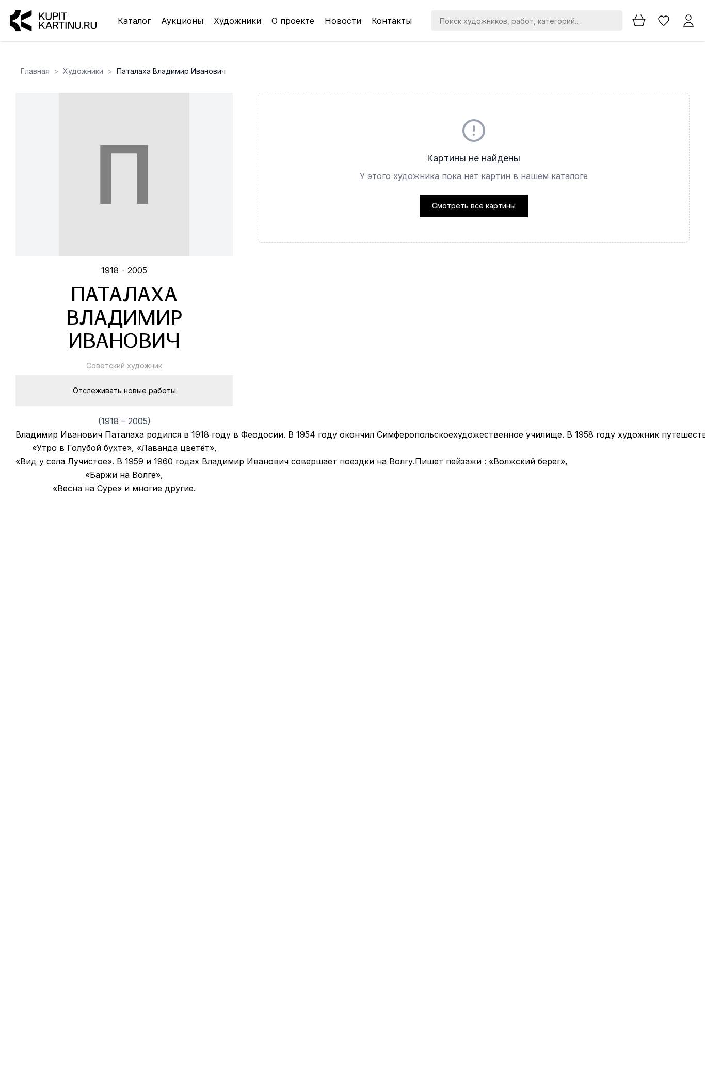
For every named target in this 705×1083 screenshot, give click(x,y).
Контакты (392, 20)
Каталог (134, 20)
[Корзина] (639, 20)
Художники (237, 20)
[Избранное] (663, 20)
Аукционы (182, 20)
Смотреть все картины (474, 205)
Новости (343, 20)
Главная (35, 71)
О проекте (292, 20)
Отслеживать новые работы (124, 390)
